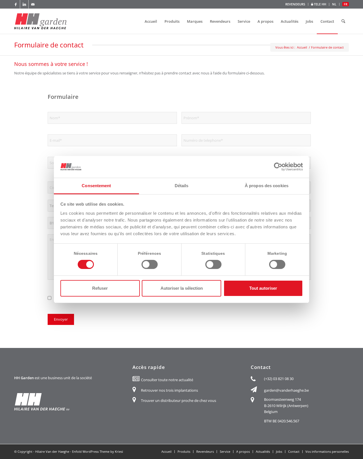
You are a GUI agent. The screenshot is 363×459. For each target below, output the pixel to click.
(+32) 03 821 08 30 (279, 378)
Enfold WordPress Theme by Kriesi (97, 451)
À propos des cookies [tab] (266, 185)
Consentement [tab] (96, 185)
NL (334, 4)
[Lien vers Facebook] (16, 4)
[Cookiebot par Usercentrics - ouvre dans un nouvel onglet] (278, 166)
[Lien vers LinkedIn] (24, 4)
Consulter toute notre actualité (167, 379)
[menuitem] (295, 4)
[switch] (150, 264)
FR (345, 4)
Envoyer (61, 319)
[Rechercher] (343, 21)
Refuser (100, 288)
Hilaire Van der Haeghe (52, 451)
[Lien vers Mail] (33, 4)
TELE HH (319, 4)
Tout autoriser (263, 288)
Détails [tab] (182, 185)
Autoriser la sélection (182, 288)
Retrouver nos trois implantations (169, 390)
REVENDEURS (295, 4)
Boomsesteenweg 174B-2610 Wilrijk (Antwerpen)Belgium (286, 405)
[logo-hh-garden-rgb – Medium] (40, 21)
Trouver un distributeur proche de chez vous (178, 400)
